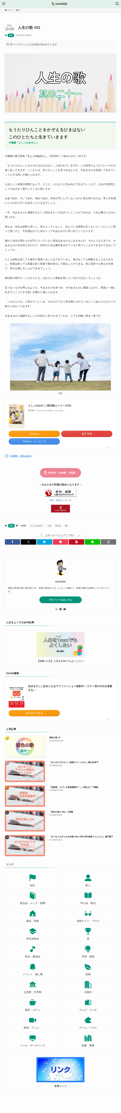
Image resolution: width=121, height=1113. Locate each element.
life (66, 526)
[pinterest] (60, 609)
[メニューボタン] (4, 4)
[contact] (64, 609)
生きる (58, 526)
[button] (12, 542)
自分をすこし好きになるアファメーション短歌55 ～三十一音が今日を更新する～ (70, 688)
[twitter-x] (56, 609)
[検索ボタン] (117, 4)
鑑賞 (11, 35)
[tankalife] (60, 4)
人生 (49, 526)
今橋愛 (23, 526)
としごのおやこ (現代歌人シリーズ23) (49, 405)
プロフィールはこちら (60, 599)
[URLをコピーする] (108, 542)
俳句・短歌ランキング (60, 500)
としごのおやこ (36, 526)
